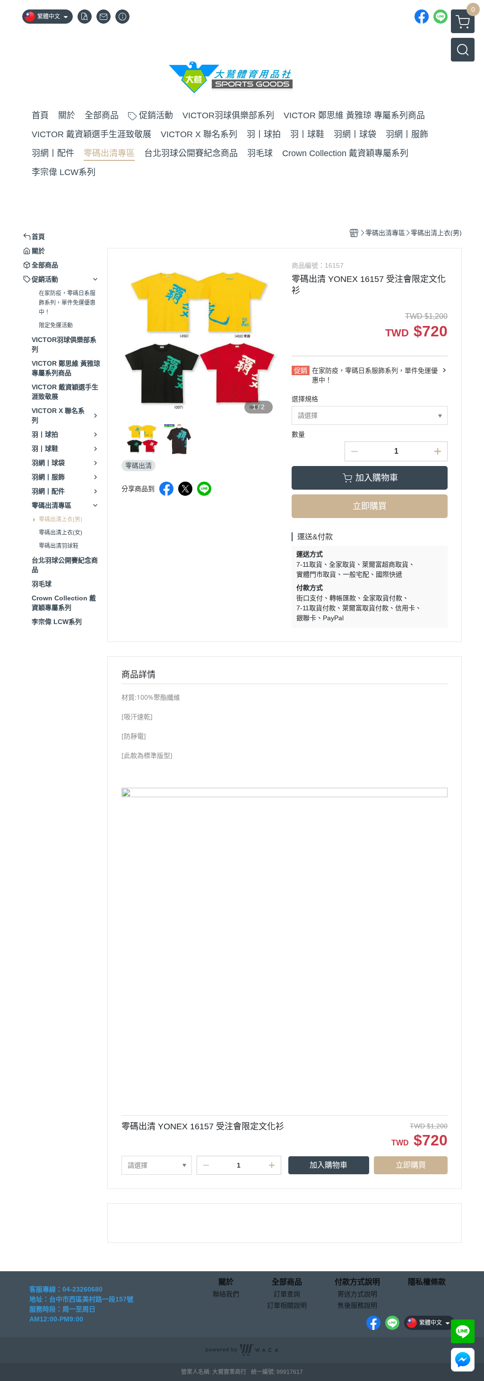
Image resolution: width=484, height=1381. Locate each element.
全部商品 (287, 1282)
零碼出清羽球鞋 (58, 546)
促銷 (300, 370)
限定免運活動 (56, 325)
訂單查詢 (287, 1294)
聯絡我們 (226, 1294)
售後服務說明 (357, 1305)
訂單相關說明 (287, 1305)
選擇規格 (305, 399)
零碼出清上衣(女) (60, 532)
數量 (298, 434)
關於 (225, 1282)
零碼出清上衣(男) (60, 519)
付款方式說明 (357, 1282)
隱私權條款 (427, 1282)
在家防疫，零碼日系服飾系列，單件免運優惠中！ (67, 303)
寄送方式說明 (357, 1294)
